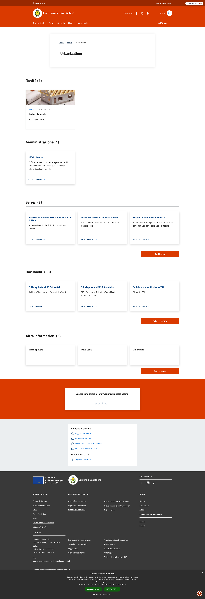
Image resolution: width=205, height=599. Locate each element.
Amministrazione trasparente (116, 539)
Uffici (35, 509)
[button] (102, 594)
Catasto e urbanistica (76, 509)
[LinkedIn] (147, 13)
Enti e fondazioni (39, 514)
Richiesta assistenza (76, 552)
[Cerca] (169, 13)
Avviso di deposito (38, 114)
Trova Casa (86, 349)
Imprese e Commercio (77, 505)
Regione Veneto (39, 3)
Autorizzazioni (109, 510)
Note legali (108, 552)
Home (61, 42)
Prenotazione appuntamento (79, 539)
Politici (35, 518)
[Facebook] (135, 13)
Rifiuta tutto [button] (112, 589)
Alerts (31, 109)
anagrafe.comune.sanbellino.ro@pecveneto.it (51, 561)
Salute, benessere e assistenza (116, 501)
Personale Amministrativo (43, 522)
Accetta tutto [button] (93, 589)
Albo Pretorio (109, 544)
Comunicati (144, 505)
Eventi (142, 525)
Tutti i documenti (160, 320)
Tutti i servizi (160, 254)
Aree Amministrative (41, 505)
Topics (69, 42)
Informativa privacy (112, 548)
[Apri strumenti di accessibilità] (199, 593)
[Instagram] (141, 13)
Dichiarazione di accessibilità (115, 557)
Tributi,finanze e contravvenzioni (117, 505)
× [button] (202, 573)
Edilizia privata (35, 349)
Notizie (142, 501)
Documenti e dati (40, 526)
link (125, 584)
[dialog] (102, 584)
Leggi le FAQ (73, 548)
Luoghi (142, 521)
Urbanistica (138, 349)
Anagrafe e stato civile (77, 501)
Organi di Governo (40, 501)
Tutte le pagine (160, 370)
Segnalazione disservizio (78, 544)
